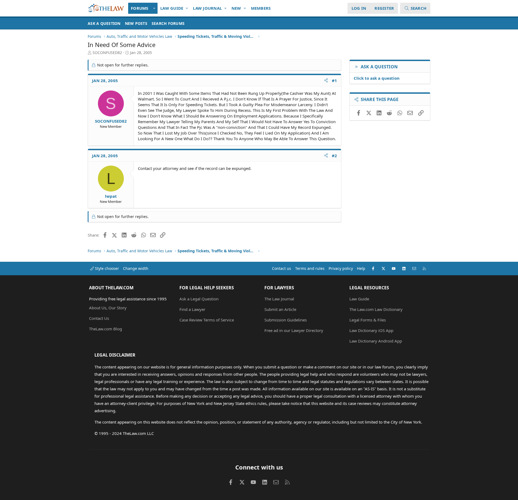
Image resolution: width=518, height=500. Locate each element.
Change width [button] (135, 268)
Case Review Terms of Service (206, 320)
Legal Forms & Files (367, 320)
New (236, 8)
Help (361, 268)
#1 (334, 80)
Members (261, 8)
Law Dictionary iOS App (371, 330)
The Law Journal (279, 298)
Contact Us (99, 318)
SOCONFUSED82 (107, 52)
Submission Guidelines (285, 320)
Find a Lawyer (192, 309)
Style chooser (106, 268)
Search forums (168, 23)
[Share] (326, 80)
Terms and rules (310, 268)
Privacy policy (341, 268)
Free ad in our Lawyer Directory (293, 330)
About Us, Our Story (108, 307)
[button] (154, 8)
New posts (136, 23)
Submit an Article (280, 309)
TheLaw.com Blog (105, 328)
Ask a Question (104, 23)
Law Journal (207, 8)
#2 (334, 155)
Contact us (281, 268)
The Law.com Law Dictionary (376, 309)
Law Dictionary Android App (375, 341)
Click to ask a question (377, 78)
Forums (139, 8)
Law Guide (171, 8)
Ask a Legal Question (199, 298)
